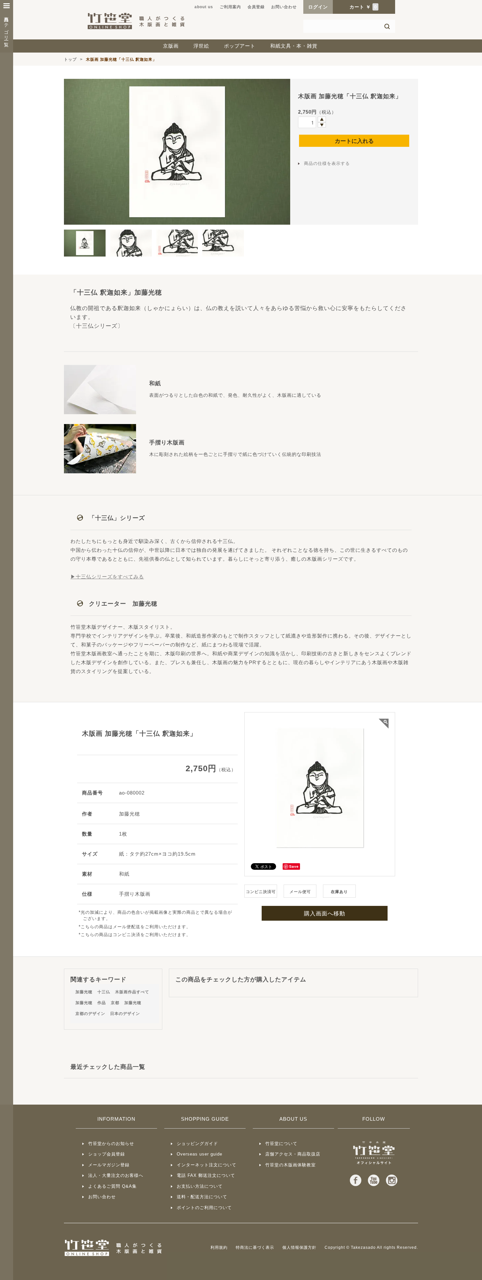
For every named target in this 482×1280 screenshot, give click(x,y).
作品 (101, 1002)
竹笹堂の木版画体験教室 (290, 1164)
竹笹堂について (281, 1143)
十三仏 (103, 992)
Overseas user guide (199, 1154)
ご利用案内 (230, 7)
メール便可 (300, 891)
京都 (115, 1002)
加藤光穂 (83, 992)
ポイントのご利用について (204, 1207)
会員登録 (256, 7)
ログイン (318, 7)
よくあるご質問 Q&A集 (112, 1186)
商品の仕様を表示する (327, 163)
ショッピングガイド (197, 1143)
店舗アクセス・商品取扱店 (292, 1154)
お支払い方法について (200, 1186)
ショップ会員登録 (106, 1154)
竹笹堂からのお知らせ (111, 1143)
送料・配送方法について (202, 1196)
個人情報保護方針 (299, 1247)
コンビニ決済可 (261, 891)
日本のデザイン (125, 1013)
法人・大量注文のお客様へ (115, 1175)
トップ (70, 59)
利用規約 (219, 1247)
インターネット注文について (206, 1164)
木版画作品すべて (132, 992)
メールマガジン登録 (109, 1164)
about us (203, 7)
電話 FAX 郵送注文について (206, 1175)
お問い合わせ (284, 7)
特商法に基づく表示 (255, 1247)
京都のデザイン (90, 1013)
